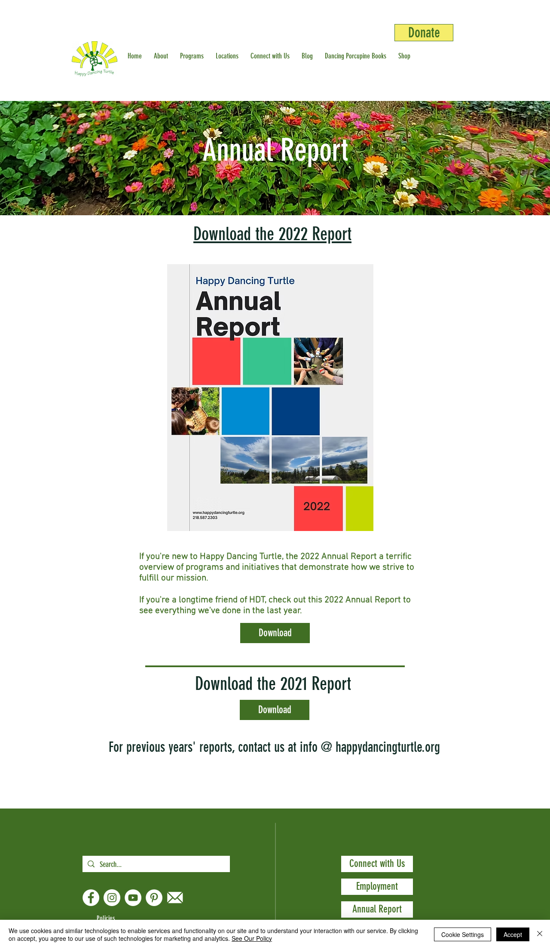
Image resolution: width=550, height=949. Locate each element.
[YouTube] (133, 897)
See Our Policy (252, 938)
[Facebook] (90, 897)
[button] (163, 55)
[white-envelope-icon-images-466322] (175, 897)
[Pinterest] (154, 897)
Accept (513, 934)
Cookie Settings (462, 934)
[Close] (540, 934)
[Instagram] (112, 897)
